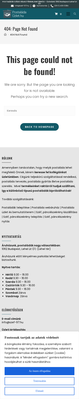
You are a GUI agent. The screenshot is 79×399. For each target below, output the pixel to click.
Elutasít (40, 391)
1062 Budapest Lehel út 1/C (57, 3)
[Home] (5, 34)
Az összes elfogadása (39, 371)
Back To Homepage (39, 127)
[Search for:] (73, 13)
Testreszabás (39, 381)
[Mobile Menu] (67, 13)
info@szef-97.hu (12, 322)
